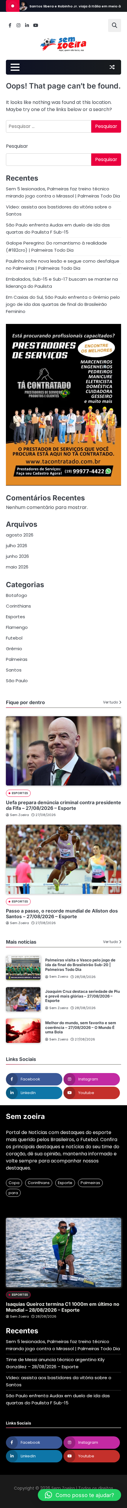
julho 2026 (16, 545)
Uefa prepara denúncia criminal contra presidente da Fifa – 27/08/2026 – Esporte (63, 805)
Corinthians (18, 606)
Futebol (14, 638)
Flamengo (17, 627)
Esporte (65, 1183)
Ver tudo (110, 702)
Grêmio (14, 648)
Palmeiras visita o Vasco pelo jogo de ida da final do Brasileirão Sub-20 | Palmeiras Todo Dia (80, 964)
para (13, 1193)
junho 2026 (17, 556)
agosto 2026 (19, 535)
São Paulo (17, 680)
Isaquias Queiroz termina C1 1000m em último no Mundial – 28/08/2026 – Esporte (62, 1307)
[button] (79, 1495)
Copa (14, 1183)
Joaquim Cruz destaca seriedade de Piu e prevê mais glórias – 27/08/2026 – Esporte (82, 996)
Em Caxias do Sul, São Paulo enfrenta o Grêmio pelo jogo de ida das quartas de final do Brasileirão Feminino (63, 304)
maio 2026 (17, 567)
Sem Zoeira (19, 814)
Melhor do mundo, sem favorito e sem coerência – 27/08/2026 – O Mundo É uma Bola (80, 1027)
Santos (14, 670)
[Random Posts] (112, 67)
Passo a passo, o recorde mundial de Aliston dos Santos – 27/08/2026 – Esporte (62, 913)
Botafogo (16, 595)
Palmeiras (16, 659)
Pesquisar (17, 146)
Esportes (15, 617)
